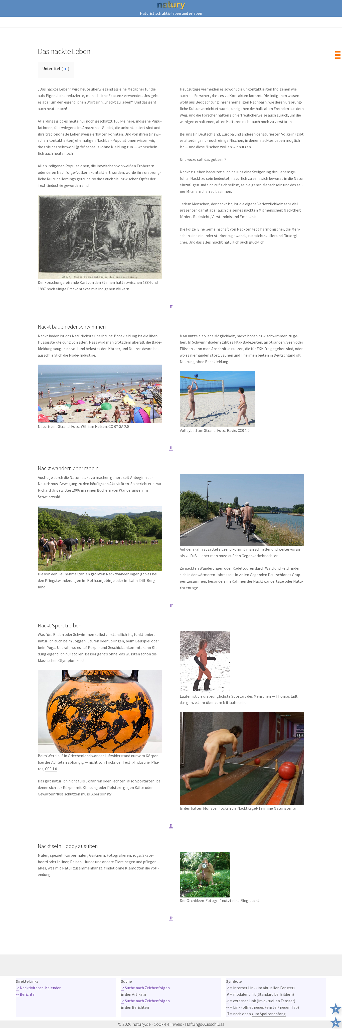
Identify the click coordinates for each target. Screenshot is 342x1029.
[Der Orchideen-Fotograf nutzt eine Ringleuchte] (242, 874)
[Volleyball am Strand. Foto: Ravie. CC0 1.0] (242, 399)
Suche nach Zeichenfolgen (145, 987)
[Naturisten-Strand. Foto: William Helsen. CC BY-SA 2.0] (100, 394)
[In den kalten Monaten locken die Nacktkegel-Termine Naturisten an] (242, 758)
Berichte (25, 994)
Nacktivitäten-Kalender (38, 987)
